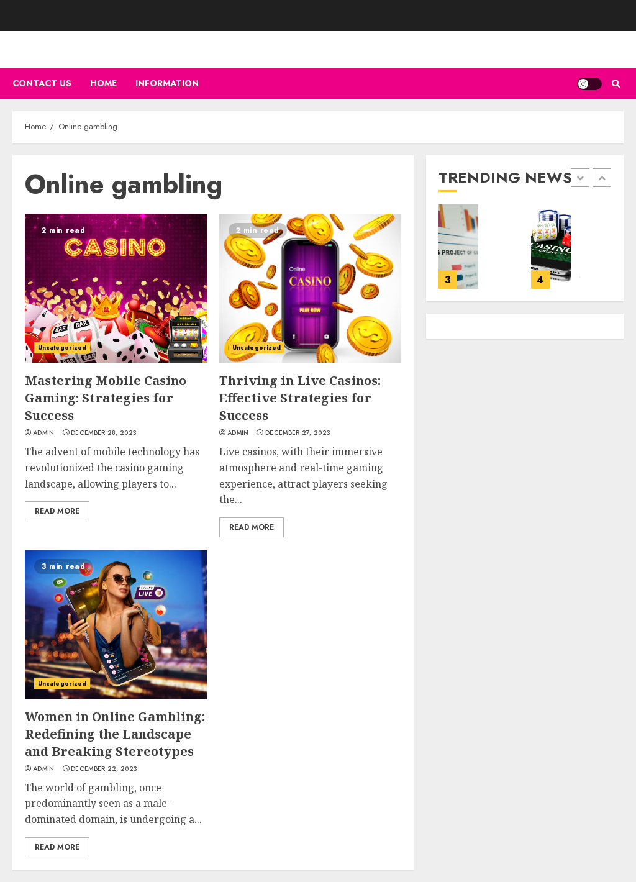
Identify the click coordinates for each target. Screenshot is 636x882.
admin (44, 433)
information (167, 83)
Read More (57, 511)
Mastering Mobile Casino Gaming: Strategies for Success (105, 398)
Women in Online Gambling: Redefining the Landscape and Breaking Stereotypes (115, 734)
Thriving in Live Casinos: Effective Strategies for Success (300, 398)
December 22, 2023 (104, 769)
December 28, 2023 (104, 433)
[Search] (616, 83)
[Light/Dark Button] (589, 84)
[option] (478, 252)
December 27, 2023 (297, 433)
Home (103, 83)
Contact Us (41, 83)
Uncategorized (62, 347)
